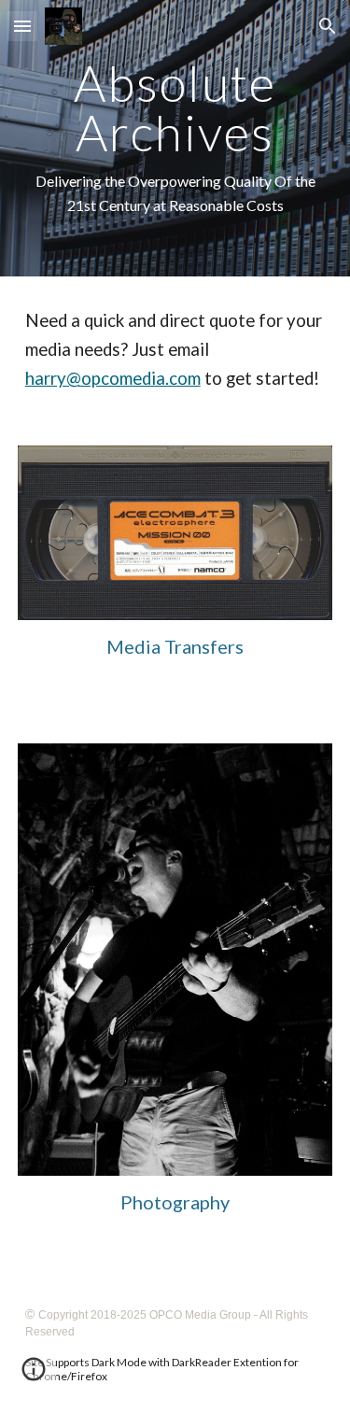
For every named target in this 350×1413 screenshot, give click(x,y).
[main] (175, 138)
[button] (22, 25)
